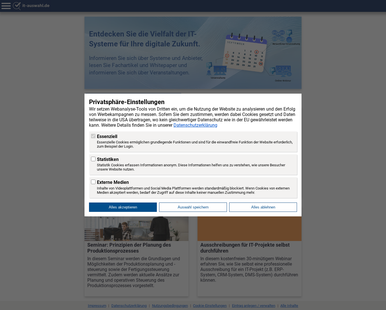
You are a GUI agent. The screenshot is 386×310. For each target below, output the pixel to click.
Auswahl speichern (193, 207)
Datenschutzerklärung (195, 125)
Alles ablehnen (263, 207)
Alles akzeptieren (123, 207)
